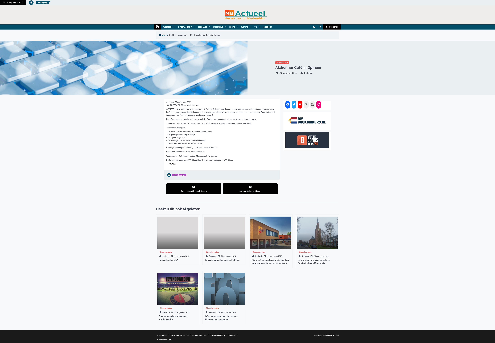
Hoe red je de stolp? (168, 260)
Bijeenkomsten (282, 63)
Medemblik (218, 27)
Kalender (267, 27)
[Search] (320, 27)
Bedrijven (203, 27)
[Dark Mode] (314, 27)
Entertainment (185, 27)
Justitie (244, 27)
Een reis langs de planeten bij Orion (222, 260)
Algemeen (167, 27)
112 (255, 27)
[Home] (157, 27)
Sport (232, 27)
